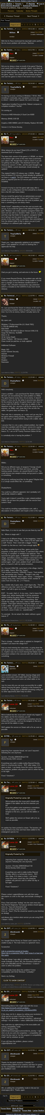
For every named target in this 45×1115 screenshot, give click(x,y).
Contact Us (16, 1110)
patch (13, 177)
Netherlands (40, 34)
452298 (41, 255)
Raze (19, 83)
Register (31, 4)
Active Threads (31, 11)
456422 (41, 700)
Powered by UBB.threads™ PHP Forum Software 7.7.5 (22, 1114)
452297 (41, 230)
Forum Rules (6, 1108)
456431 (41, 991)
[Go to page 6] (43, 25)
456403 (41, 377)
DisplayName (16, 625)
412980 (41, 29)
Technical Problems (30, 6)
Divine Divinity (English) (10, 6)
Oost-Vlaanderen (38, 706)
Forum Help (26, 1110)
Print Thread (5, 20)
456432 (41, 1050)
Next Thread (32, 16)
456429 (41, 928)
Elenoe (18, 700)
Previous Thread (12, 16)
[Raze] (5, 59)
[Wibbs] (5, 305)
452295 (41, 134)
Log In (41, 4)
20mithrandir (16, 991)
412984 (41, 50)
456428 (41, 838)
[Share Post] (36, 29)
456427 (41, 782)
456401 (41, 295)
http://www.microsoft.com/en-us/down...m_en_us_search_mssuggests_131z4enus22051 (19, 1009)
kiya (19, 295)
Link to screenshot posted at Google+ (15, 951)
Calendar (19, 11)
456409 (41, 625)
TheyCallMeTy (16, 134)
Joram (18, 29)
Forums (18, 4)
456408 (41, 517)
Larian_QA (17, 736)
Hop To (5, 1096)
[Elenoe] (4, 672)
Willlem (18, 50)
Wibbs (18, 377)
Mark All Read (17, 1108)
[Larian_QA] (5, 710)
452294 (41, 83)
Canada (40, 55)
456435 (41, 1075)
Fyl (19, 838)
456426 (41, 736)
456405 (41, 446)
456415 (41, 663)
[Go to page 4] (22, 25)
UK (40, 301)
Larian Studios (6, 4)
